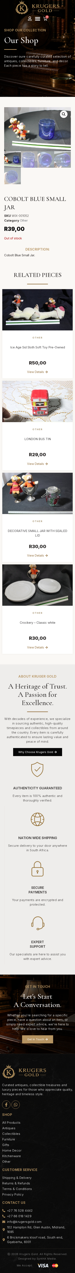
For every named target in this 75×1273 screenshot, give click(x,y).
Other (24, 220)
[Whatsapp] (15, 1105)
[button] (37, 18)
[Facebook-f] (6, 1105)
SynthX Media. (47, 1258)
